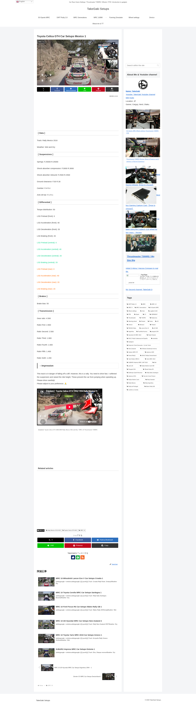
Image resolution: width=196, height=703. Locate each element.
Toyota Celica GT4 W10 (70, 530)
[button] (112, 89)
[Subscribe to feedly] (78, 557)
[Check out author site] (73, 557)
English (22, 1)
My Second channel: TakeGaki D (139, 290)
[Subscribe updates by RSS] (82, 557)
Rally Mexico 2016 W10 (54, 530)
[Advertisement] (78, 113)
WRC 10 (41, 530)
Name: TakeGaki (133, 91)
